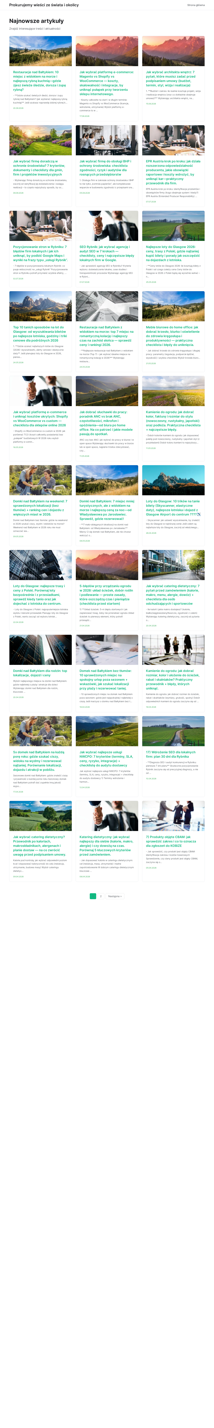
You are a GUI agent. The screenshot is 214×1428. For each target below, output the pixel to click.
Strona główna (196, 5)
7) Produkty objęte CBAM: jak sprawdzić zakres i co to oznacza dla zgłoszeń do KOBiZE (171, 841)
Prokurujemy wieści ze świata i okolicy (44, 5)
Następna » (115, 896)
